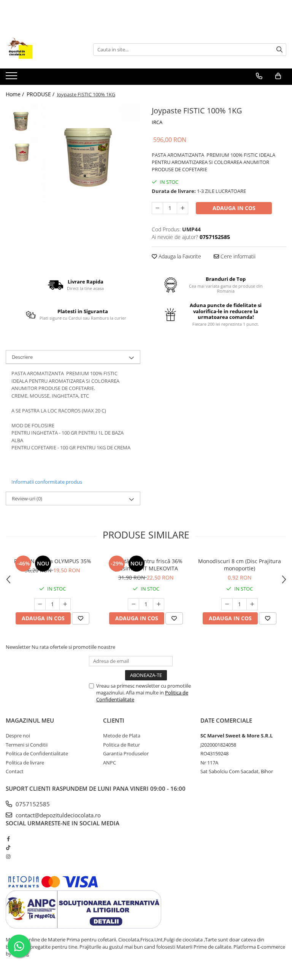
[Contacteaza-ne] (259, 76)
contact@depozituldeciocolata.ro (57, 815)
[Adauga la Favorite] (80, 618)
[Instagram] (8, 856)
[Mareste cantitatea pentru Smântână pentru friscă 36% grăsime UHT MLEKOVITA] (158, 604)
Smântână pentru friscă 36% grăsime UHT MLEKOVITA (146, 564)
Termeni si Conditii (27, 744)
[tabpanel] (91, 153)
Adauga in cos (234, 208)
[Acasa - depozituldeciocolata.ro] (44, 49)
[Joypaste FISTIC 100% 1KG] (91, 153)
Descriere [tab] (22, 357)
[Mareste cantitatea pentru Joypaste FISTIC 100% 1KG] (182, 208)
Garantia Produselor (126, 753)
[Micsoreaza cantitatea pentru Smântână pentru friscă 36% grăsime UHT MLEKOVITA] (133, 604)
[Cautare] (279, 49)
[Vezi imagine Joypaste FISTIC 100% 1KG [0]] (22, 120)
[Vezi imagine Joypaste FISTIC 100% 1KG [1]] (22, 152)
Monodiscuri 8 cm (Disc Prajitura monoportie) (239, 564)
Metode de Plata (121, 735)
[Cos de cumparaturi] (278, 76)
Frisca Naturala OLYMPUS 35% (52, 561)
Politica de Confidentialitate (37, 753)
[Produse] (12, 78)
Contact (15, 771)
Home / (15, 94)
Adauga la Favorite (179, 256)
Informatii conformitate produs (46, 481)
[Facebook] (8, 838)
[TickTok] (8, 847)
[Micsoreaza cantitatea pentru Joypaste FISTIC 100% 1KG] (157, 208)
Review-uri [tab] (27, 498)
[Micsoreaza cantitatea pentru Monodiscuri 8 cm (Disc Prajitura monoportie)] (227, 604)
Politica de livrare (25, 762)
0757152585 (32, 804)
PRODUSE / (41, 94)
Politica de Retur (121, 744)
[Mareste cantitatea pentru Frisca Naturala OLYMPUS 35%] (65, 604)
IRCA (157, 122)
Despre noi (18, 735)
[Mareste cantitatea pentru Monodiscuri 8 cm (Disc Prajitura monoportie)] (252, 604)
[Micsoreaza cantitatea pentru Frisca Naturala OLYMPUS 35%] (40, 604)
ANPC (109, 762)
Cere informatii (237, 256)
